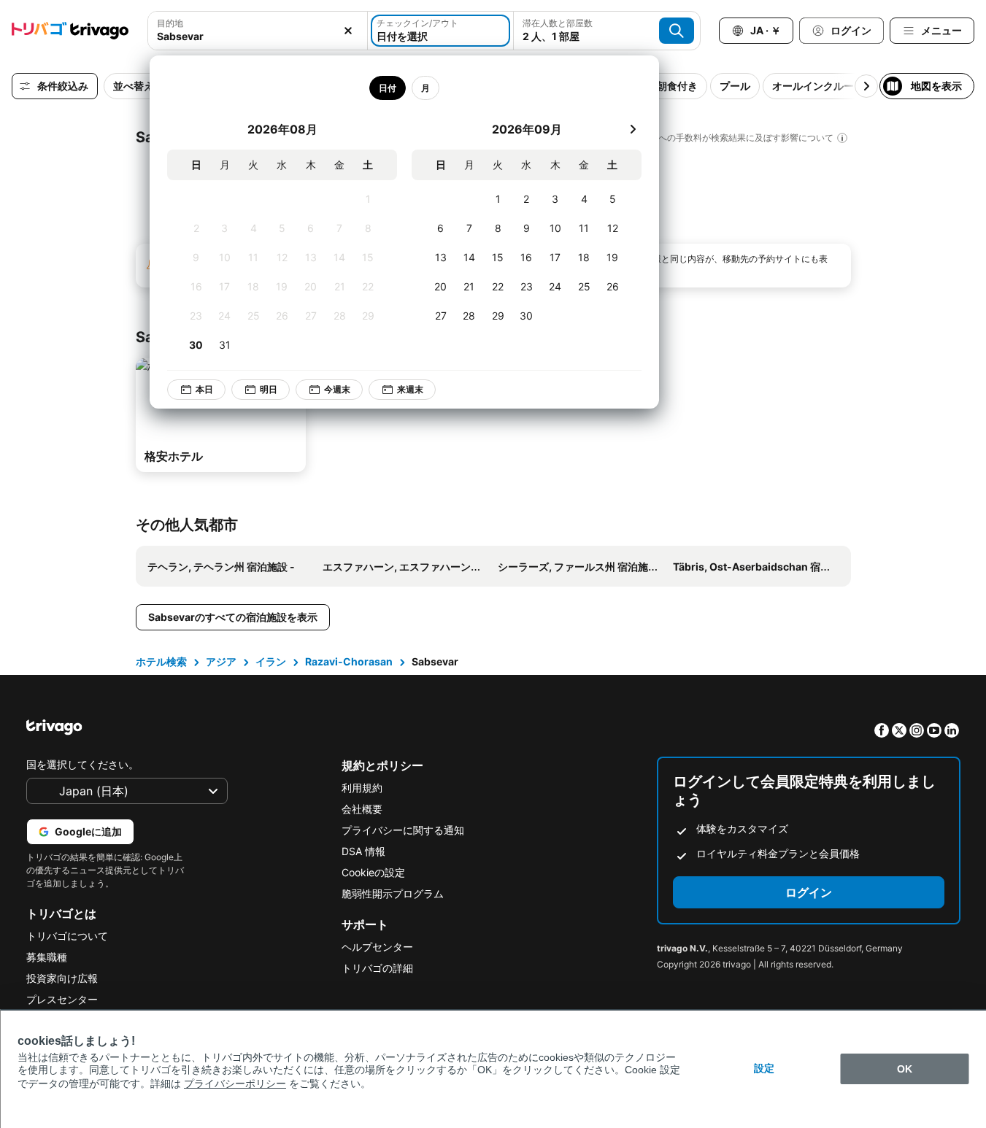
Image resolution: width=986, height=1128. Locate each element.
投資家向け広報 (62, 978)
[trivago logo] (70, 30)
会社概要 (362, 809)
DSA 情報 (363, 851)
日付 (387, 87)
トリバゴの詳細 (377, 968)
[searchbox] (257, 36)
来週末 (410, 389)
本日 (204, 389)
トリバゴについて (67, 936)
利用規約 (362, 787)
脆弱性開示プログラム (393, 893)
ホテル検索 (161, 661)
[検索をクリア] (348, 31)
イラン (270, 661)
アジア (221, 661)
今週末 (337, 389)
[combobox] (257, 31)
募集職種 (46, 957)
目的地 (170, 23)
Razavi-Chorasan (349, 661)
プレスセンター (62, 999)
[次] (633, 129)
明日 (268, 389)
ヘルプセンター (377, 946)
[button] (257, 31)
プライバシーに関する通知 (403, 830)
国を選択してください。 (82, 764)
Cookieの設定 (373, 872)
